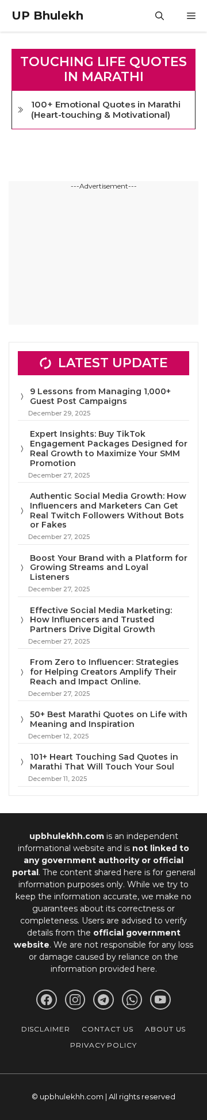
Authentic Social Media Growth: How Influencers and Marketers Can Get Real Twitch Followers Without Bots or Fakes (108, 510)
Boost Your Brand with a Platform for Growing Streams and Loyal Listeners (108, 568)
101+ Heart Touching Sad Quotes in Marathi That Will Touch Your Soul (104, 762)
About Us (165, 1029)
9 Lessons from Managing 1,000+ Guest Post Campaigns (100, 396)
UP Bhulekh (47, 15)
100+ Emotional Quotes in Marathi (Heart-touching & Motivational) (106, 109)
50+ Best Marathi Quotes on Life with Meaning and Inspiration (108, 719)
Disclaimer (46, 1029)
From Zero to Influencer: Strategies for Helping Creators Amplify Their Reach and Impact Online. (104, 672)
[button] (159, 16)
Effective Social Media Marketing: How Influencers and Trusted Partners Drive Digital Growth (101, 620)
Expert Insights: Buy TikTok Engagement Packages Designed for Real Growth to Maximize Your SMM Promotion (108, 448)
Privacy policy (103, 1045)
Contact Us (107, 1029)
